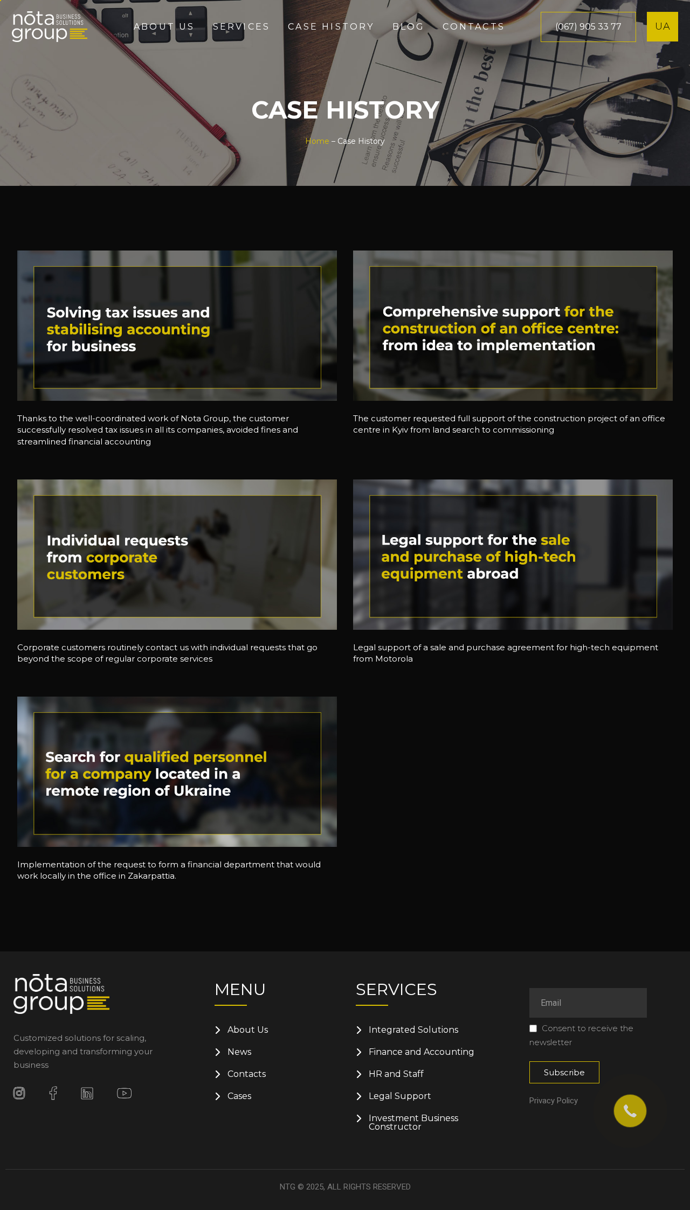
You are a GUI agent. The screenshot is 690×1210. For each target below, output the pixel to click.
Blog (408, 27)
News (239, 1052)
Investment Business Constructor (413, 1122)
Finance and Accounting (421, 1052)
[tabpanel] (177, 351)
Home (317, 141)
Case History (331, 27)
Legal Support (400, 1096)
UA (663, 26)
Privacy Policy (553, 1100)
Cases (239, 1096)
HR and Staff (396, 1074)
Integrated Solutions (413, 1030)
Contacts (474, 27)
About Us (247, 1030)
